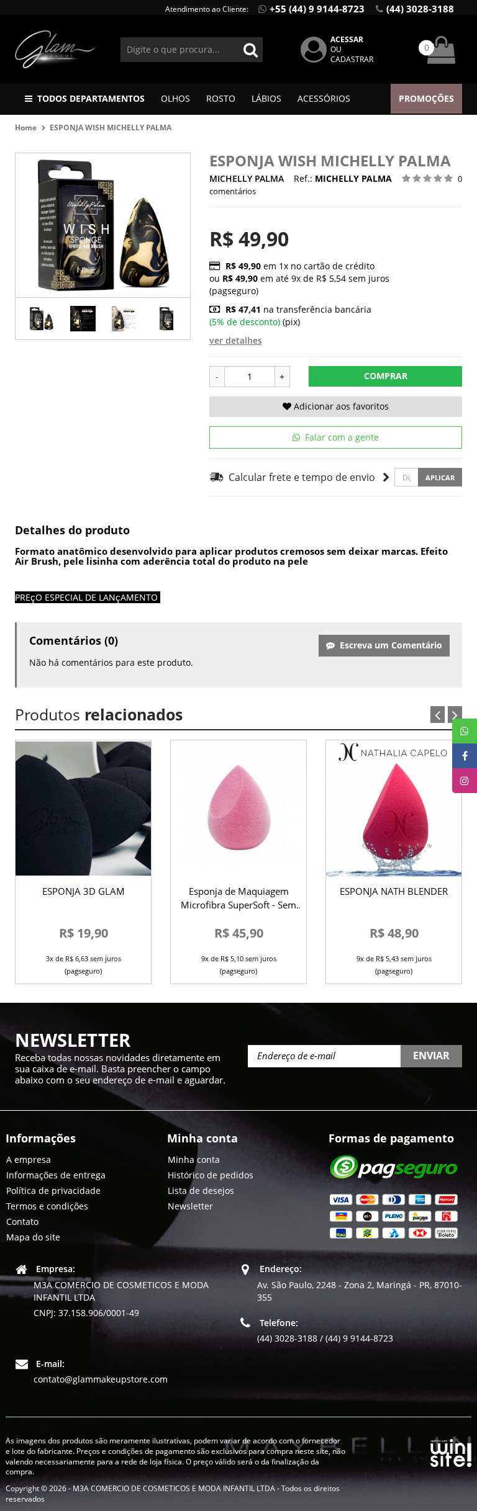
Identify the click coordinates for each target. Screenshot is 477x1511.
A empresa (28, 1159)
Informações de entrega (56, 1175)
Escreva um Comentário (388, 645)
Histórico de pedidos (210, 1175)
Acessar (346, 39)
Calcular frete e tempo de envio (300, 477)
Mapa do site (33, 1237)
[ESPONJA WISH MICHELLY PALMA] (41, 318)
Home (26, 127)
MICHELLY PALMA (246, 178)
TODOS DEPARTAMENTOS (91, 98)
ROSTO (220, 98)
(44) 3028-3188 (420, 8)
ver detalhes (235, 340)
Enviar (431, 1055)
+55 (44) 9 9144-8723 (317, 8)
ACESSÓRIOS (324, 98)
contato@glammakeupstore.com (101, 1379)
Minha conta (194, 1159)
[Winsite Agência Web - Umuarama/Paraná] (450, 1450)
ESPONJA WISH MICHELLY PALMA (110, 127)
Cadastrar (351, 59)
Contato (22, 1221)
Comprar (385, 376)
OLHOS (175, 98)
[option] (41, 318)
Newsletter (190, 1206)
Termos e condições (47, 1206)
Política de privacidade (53, 1190)
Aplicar (440, 477)
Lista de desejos (201, 1190)
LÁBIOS (266, 98)
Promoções (426, 98)
